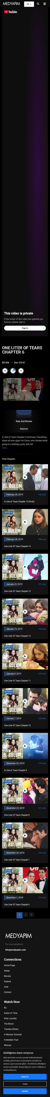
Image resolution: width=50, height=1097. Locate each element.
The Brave (8, 1024)
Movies (7, 976)
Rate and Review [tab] (24, 421)
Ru (5, 1007)
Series (7, 970)
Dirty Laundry (10, 1018)
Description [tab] (24, 414)
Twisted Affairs (11, 1029)
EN (28, 4)
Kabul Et (25, 1077)
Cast (6, 987)
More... (5, 448)
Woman (7, 1045)
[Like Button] (13, 371)
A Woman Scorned (12, 1034)
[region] (25, 1073)
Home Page (9, 965)
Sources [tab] (24, 429)
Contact (7, 992)
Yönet (25, 1084)
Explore (7, 981)
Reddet (25, 1091)
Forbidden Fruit (11, 1040)
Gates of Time (10, 1013)
